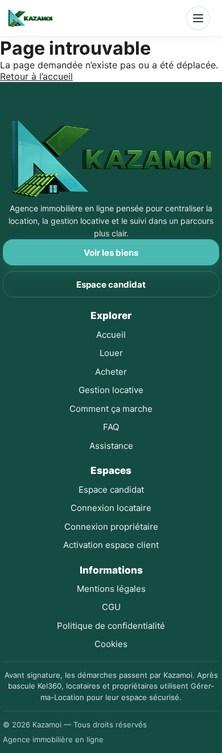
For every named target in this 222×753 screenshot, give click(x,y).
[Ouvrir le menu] (198, 18)
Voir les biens (111, 252)
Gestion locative (111, 389)
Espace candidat (111, 284)
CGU (111, 606)
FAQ (111, 426)
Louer (111, 352)
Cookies (111, 644)
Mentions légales (111, 588)
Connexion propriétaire (111, 526)
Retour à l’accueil (36, 76)
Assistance (111, 445)
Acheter (111, 371)
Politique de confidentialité (111, 625)
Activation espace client (111, 544)
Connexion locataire (111, 507)
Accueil (111, 334)
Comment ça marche (111, 408)
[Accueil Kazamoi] (30, 18)
